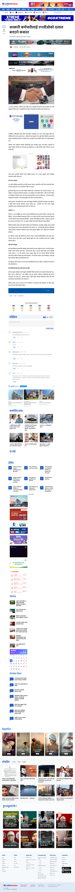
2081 (40, 862)
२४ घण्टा (14, 762)
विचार (29, 9)
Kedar (14, 342)
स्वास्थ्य (59, 9)
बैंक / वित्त (16, 863)
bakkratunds (16, 352)
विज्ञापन (63, 861)
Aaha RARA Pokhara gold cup (30, 865)
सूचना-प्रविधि (16, 867)
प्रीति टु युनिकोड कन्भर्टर (42, 876)
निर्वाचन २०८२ (52, 869)
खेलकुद (32, 9)
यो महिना (24, 762)
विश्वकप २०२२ (52, 873)
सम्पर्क (63, 865)
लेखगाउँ (46, 12)
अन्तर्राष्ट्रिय (4, 871)
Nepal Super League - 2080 (30, 868)
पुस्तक (13, 12)
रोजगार (15, 861)
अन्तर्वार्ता (3, 863)
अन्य (37, 9)
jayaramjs (15, 363)
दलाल (15, 295)
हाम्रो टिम (63, 857)
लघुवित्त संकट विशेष (53, 859)
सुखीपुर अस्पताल (38, 12)
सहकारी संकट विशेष (53, 857)
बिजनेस (12, 9)
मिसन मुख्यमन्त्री (29, 12)
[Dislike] (21, 337)
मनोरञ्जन (24, 9)
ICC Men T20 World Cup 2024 (31, 860)
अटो (14, 865)
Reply (14, 337)
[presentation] (51, 386)
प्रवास (3, 869)
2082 (40, 863)
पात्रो (45, 9)
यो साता (19, 762)
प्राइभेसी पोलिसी (64, 863)
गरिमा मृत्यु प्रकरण (20, 12)
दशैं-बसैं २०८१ (52, 875)
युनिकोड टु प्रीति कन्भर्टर (42, 878)
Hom (14, 373)
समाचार (8, 9)
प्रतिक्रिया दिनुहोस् (49, 328)
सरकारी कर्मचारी (21, 295)
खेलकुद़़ (3, 865)
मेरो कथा (39, 872)
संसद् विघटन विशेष (53, 861)
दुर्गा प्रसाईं (6, 12)
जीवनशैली (18, 9)
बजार (15, 857)
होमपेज (3, 9)
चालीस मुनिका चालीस (42, 865)
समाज (3, 857)
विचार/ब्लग (4, 859)
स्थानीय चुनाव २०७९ (53, 865)
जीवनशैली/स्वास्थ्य (5, 867)
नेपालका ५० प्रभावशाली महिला (42, 858)
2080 (40, 860)
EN (63, 9)
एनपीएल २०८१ (28, 857)
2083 (40, 870)
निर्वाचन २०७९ (52, 867)
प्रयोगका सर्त (64, 859)
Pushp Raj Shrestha (17, 332)
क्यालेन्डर (13, 650)
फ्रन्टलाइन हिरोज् (41, 874)
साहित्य (3, 861)
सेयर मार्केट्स (51, 9)
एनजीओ (11, 295)
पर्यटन (15, 859)
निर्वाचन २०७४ (52, 863)
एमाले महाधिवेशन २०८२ (54, 871)
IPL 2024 (28, 863)
